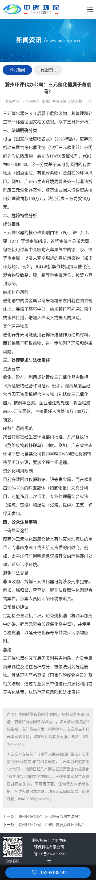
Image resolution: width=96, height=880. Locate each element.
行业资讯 (48, 70)
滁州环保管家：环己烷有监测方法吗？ (50, 817)
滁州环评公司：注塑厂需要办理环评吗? (50, 825)
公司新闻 (17, 70)
